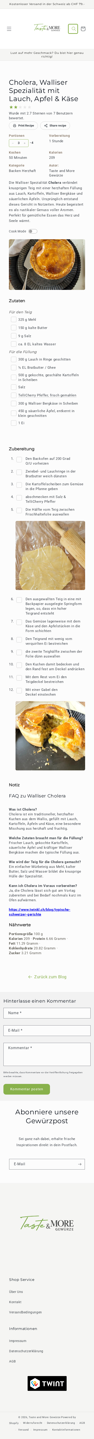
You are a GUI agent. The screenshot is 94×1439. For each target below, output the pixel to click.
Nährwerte (20, 924)
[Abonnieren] (80, 1164)
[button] (9, 29)
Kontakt (15, 1302)
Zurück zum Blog (50, 976)
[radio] (11, 107)
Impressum (17, 1341)
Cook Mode (17, 231)
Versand (23, 1429)
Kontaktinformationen (66, 1429)
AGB (12, 1361)
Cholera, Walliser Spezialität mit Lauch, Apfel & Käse (43, 90)
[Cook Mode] (32, 231)
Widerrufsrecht (32, 1423)
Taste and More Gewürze (44, 1417)
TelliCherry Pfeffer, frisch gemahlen (47, 395)
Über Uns (16, 1292)
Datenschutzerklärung (26, 1351)
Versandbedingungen (25, 1312)
